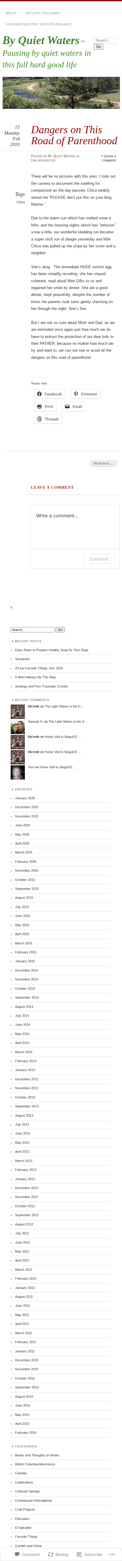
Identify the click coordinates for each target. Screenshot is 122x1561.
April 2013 (22, 1151)
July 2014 (22, 1015)
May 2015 (22, 925)
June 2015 (22, 916)
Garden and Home (28, 1546)
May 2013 (22, 1142)
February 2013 (25, 1169)
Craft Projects (25, 1509)
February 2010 (25, 1432)
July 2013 (22, 1124)
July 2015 (22, 907)
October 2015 (25, 880)
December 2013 (26, 1079)
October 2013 (25, 1097)
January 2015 (25, 961)
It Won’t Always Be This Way (35, 677)
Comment (99, 558)
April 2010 (22, 1423)
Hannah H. (35, 721)
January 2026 (25, 798)
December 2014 (26, 970)
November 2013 (26, 1088)
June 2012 (22, 1242)
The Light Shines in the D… (64, 706)
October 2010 (25, 1378)
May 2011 (22, 1315)
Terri (31, 767)
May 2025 (22, 834)
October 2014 (25, 988)
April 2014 (22, 1043)
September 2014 (27, 997)
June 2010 (22, 1405)
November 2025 (26, 816)
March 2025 (23, 852)
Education (22, 1518)
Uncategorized (43, 160)
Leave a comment (109, 158)
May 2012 (22, 1251)
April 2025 (22, 843)
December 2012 (26, 1188)
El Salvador (23, 1527)
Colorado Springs (27, 1491)
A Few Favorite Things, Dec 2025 (39, 668)
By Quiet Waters (41, 40)
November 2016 (26, 870)
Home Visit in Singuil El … (63, 736)
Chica (21, 202)
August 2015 (24, 897)
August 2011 (24, 1296)
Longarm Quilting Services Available (38, 24)
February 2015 (25, 952)
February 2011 (25, 1342)
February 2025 (25, 861)
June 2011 (22, 1305)
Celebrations (24, 1482)
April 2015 (22, 934)
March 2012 (23, 1269)
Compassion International (33, 1500)
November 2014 (26, 979)
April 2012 (22, 1260)
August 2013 (24, 1115)
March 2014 (23, 1052)
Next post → (103, 463)
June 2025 (22, 825)
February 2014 (25, 1061)
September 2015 (27, 888)
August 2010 (24, 1396)
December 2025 (26, 807)
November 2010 (26, 1369)
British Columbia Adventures (35, 1464)
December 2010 (26, 1360)
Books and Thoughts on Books (37, 1455)
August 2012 (24, 1224)
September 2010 (27, 1387)
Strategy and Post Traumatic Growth (41, 686)
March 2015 (23, 943)
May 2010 (22, 1414)
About (11, 13)
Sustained (22, 659)
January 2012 (25, 1288)
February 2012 (25, 1278)
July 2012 (22, 1233)
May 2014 (22, 1034)
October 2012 (25, 1206)
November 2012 (26, 1197)
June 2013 (22, 1133)
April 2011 (22, 1324)
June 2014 (22, 1024)
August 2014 (24, 1006)
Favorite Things (26, 1536)
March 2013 (23, 1161)
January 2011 (25, 1351)
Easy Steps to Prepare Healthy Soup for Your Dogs (52, 650)
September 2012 (27, 1215)
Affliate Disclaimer (43, 13)
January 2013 (25, 1179)
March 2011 (23, 1333)
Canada (20, 1473)
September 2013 (27, 1106)
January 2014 (25, 1070)
